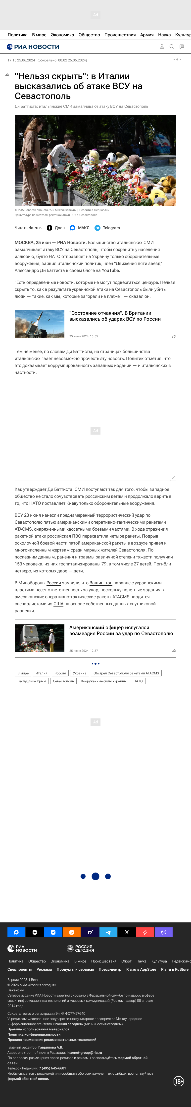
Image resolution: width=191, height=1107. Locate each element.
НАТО (138, 681)
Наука (141, 961)
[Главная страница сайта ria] (32, 47)
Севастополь (63, 681)
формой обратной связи (27, 1079)
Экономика (60, 961)
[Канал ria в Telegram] (108, 932)
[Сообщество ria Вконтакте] (53, 932)
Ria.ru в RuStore (175, 969)
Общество (37, 961)
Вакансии (15, 990)
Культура (159, 961)
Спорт (126, 961)
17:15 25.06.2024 (21, 60)
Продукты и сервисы (75, 969)
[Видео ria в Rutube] (90, 932)
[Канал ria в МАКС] (16, 932)
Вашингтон (101, 582)
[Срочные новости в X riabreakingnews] (145, 932)
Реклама (44, 969)
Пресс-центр (110, 969)
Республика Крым (31, 681)
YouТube (110, 270)
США (58, 603)
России (54, 582)
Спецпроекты (19, 969)
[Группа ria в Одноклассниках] (72, 932)
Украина (80, 673)
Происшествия (103, 961)
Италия (42, 673)
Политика (15, 961)
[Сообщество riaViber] (164, 932)
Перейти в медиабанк (94, 210)
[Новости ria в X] (127, 932)
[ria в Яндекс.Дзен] (35, 932)
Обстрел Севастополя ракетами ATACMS (126, 673)
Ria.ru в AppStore (141, 969)
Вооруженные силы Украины (104, 681)
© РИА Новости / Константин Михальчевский (46, 210)
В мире (23, 673)
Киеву (72, 503)
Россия (60, 673)
